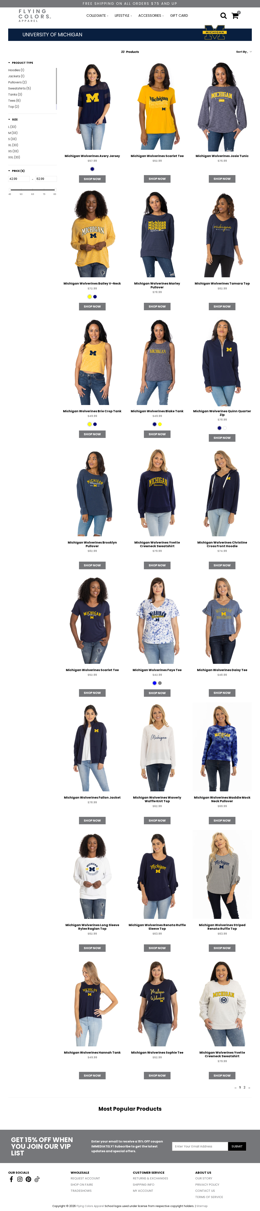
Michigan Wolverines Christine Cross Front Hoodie (222, 544)
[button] (20, 63)
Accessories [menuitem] (149, 15)
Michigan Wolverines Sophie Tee (157, 1052)
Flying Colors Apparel (90, 1206)
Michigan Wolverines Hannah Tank (92, 1052)
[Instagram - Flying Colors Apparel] (20, 1179)
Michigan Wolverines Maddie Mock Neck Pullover (222, 799)
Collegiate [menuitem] (96, 15)
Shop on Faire (82, 1184)
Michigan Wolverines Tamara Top (222, 283)
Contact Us (205, 1191)
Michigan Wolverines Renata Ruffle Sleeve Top (157, 926)
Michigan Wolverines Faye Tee (157, 670)
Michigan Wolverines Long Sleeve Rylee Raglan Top (92, 926)
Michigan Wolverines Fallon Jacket (92, 797)
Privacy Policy (207, 1184)
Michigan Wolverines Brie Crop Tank (92, 411)
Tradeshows (81, 1191)
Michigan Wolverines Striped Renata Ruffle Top (222, 926)
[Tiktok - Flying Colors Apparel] (37, 1179)
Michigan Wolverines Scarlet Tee (157, 156)
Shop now (92, 179)
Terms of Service (209, 1197)
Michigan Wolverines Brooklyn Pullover (92, 544)
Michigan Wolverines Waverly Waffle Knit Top (157, 799)
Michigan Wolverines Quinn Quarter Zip (222, 413)
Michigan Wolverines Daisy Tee (222, 670)
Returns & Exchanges (150, 1178)
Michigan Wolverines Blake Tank (157, 411)
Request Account (85, 1178)
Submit (237, 1146)
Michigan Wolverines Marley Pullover (157, 285)
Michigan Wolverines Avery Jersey (92, 156)
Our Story (203, 1178)
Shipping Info (143, 1184)
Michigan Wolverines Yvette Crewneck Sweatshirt (157, 544)
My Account (143, 1191)
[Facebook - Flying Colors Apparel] (11, 1179)
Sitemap (202, 1206)
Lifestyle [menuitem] (122, 15)
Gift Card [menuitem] (179, 15)
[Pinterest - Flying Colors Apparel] (28, 1179)
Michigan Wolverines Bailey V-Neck (92, 283)
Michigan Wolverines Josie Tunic (222, 156)
